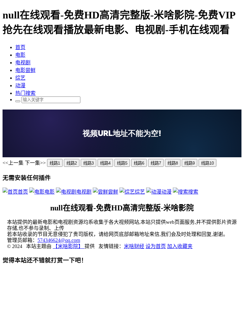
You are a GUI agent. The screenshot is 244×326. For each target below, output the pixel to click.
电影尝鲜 (25, 70)
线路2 (71, 163)
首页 (20, 47)
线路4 (105, 163)
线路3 (88, 163)
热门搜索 (25, 93)
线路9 (189, 163)
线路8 (172, 163)
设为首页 (156, 246)
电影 (20, 55)
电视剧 (22, 62)
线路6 (139, 163)
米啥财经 (134, 246)
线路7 (156, 163)
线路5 (122, 163)
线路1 (55, 163)
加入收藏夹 (180, 246)
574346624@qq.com (58, 240)
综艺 (20, 78)
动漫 (20, 85)
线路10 (207, 163)
